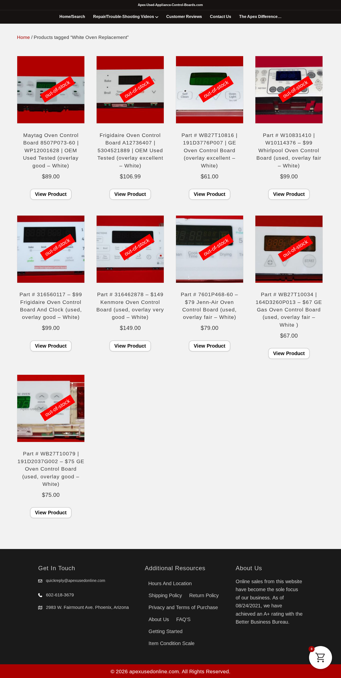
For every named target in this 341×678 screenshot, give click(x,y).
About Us (159, 619)
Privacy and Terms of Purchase (183, 607)
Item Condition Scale (171, 643)
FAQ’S (183, 619)
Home (23, 37)
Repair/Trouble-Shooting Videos (123, 16)
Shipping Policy (165, 595)
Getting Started (165, 631)
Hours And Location (170, 583)
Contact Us (220, 16)
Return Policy (204, 595)
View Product (51, 194)
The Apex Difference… (260, 16)
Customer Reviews (184, 16)
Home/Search (72, 16)
